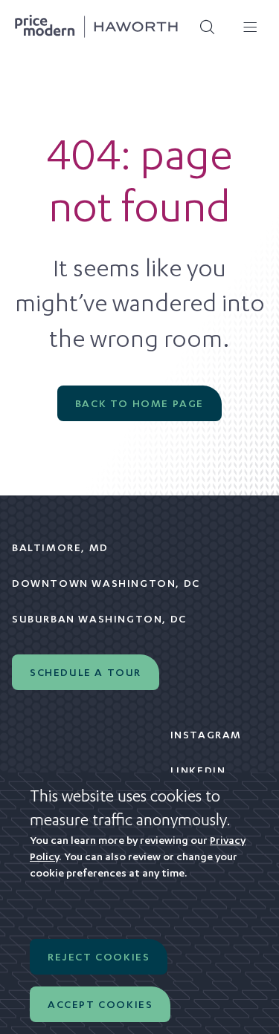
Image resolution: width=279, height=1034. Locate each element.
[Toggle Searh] (202, 27)
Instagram (206, 735)
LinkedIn (198, 770)
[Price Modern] (96, 27)
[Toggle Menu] (245, 27)
